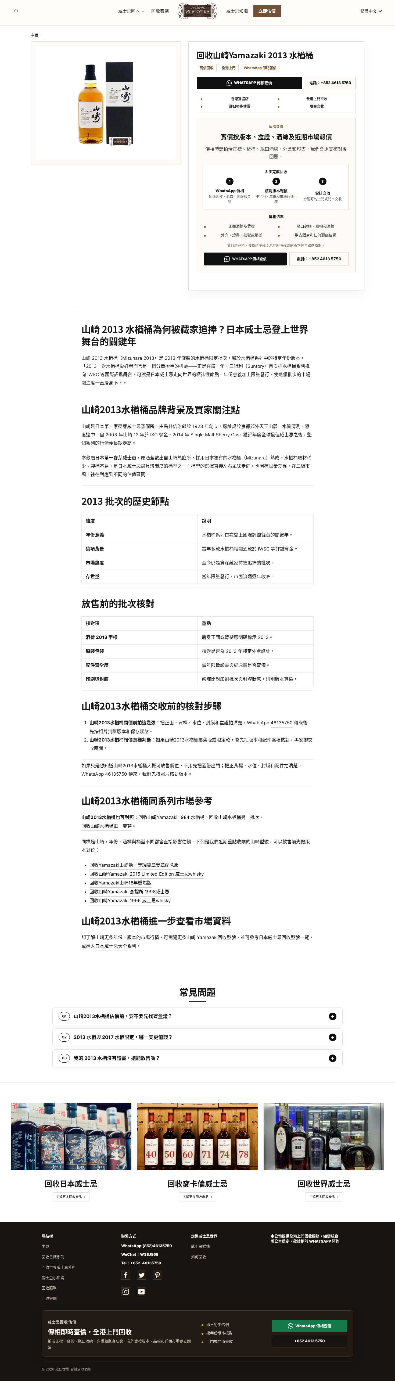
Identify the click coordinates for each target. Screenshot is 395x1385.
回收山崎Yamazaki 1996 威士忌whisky (130, 900)
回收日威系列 (53, 1256)
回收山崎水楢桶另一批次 (234, 817)
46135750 (282, 722)
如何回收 (198, 1256)
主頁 (34, 35)
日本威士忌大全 (111, 946)
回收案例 (160, 11)
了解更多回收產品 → (71, 1197)
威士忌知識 (237, 11)
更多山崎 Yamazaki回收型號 (206, 937)
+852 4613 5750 (309, 1341)
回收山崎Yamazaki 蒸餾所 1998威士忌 (129, 891)
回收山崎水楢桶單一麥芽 (106, 826)
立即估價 (267, 11)
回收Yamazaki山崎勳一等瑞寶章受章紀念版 (134, 865)
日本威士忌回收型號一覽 (284, 937)
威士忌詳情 (200, 1246)
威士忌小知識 (53, 1277)
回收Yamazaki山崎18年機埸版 (120, 883)
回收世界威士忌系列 (59, 1267)
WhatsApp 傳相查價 (253, 82)
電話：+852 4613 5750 (330, 82)
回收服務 (49, 1288)
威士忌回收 (129, 11)
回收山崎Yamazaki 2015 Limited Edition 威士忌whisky (146, 874)
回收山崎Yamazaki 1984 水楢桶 (171, 817)
